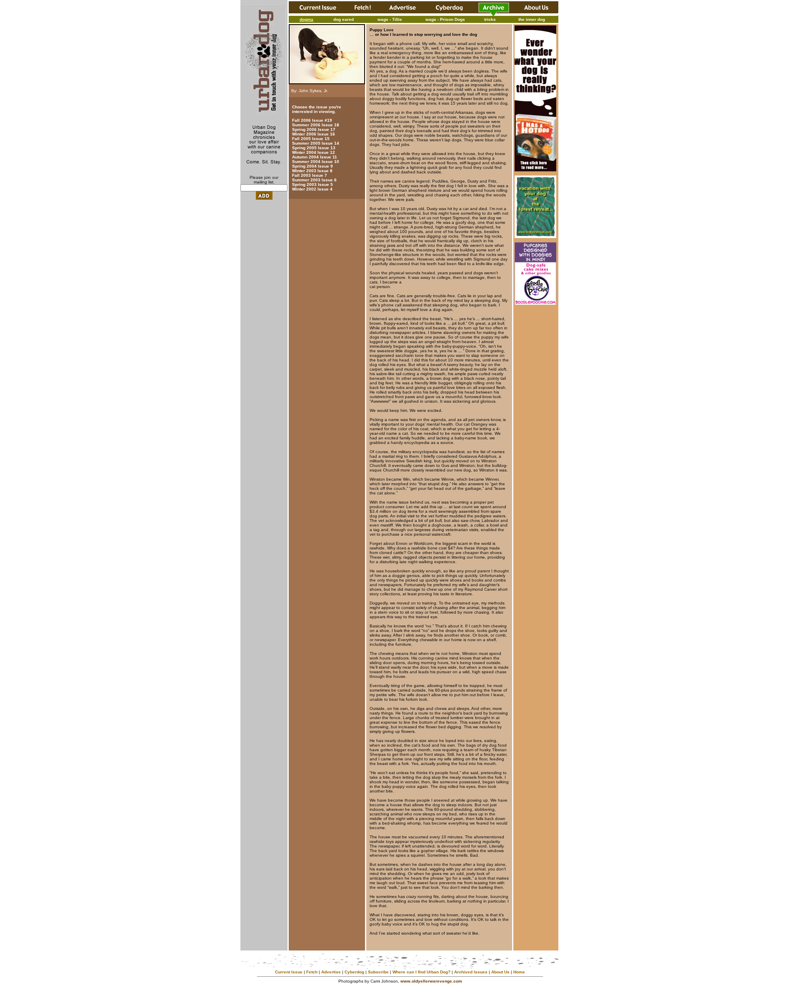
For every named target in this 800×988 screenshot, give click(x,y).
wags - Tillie (390, 19)
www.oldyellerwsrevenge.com (431, 981)
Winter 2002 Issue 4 (312, 189)
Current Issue (288, 972)
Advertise (331, 972)
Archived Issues (471, 972)
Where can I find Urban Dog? (421, 972)
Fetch (312, 972)
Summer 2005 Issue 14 (315, 143)
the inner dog (531, 19)
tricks (490, 19)
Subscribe (378, 972)
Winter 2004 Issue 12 (313, 152)
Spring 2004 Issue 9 (312, 166)
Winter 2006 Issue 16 (313, 134)
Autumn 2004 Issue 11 (314, 157)
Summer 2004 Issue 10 (315, 161)
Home (519, 972)
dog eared (343, 19)
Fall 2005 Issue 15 (311, 138)
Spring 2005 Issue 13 (313, 147)
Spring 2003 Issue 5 (312, 184)
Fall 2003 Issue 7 (309, 175)
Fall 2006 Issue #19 (312, 120)
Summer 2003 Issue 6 (314, 180)
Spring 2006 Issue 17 (313, 129)
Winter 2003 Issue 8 (312, 170)
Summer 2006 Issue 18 (315, 125)
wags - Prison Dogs (445, 19)
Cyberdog (354, 972)
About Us (500, 972)
